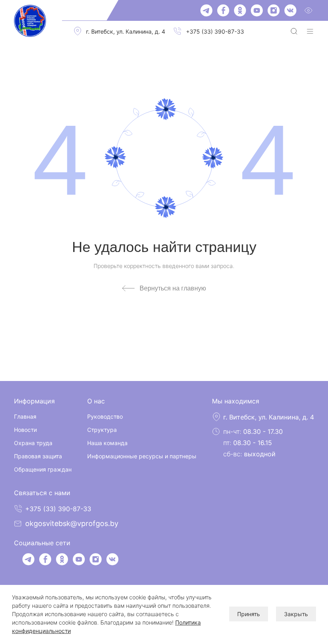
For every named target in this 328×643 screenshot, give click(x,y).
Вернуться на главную (173, 288)
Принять (248, 614)
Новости (25, 429)
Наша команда (107, 442)
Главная (25, 416)
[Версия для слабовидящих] (308, 10)
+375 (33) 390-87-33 (215, 31)
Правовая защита (38, 456)
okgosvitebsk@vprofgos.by (71, 523)
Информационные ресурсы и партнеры (141, 456)
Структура (102, 429)
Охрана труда (33, 442)
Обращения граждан (43, 469)
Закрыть (296, 614)
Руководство (105, 416)
